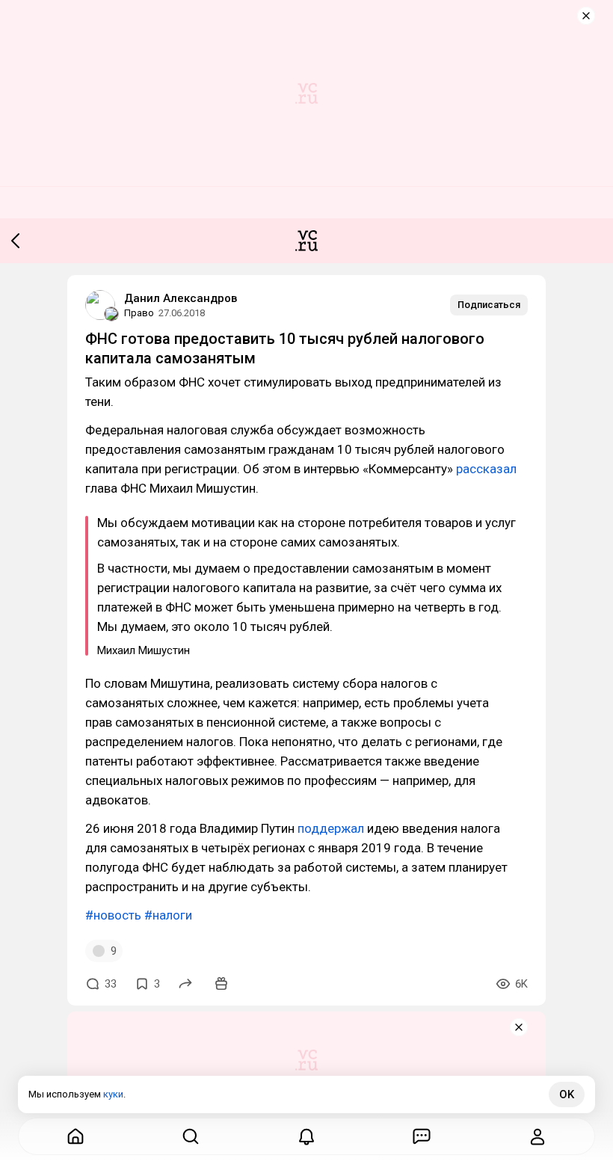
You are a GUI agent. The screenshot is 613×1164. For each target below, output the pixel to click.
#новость (113, 915)
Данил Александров (180, 298)
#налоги (168, 915)
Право (139, 312)
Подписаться (489, 304)
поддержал (331, 828)
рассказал (486, 468)
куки (113, 1094)
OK (566, 1094)
